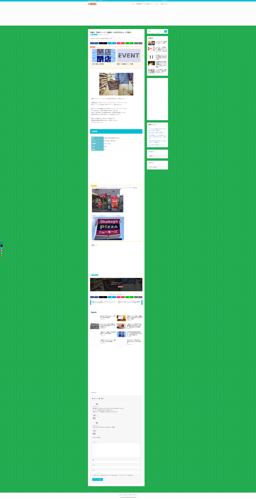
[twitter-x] (162, 0)
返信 (94, 418)
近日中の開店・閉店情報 (154, 132)
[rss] (165, 0)
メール (93, 465)
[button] (94, 43)
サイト (93, 470)
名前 (93, 459)
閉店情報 (95, 34)
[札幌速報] (92, 4)
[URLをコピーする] (138, 43)
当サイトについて (133, 494)
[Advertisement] (128, 16)
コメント (94, 442)
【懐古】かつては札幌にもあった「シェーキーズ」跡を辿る (106, 215)
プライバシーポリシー (124, 494)
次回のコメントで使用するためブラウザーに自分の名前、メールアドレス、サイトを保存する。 (114, 475)
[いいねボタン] (93, 245)
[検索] (167, 0)
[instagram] (164, 0)
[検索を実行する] (165, 31)
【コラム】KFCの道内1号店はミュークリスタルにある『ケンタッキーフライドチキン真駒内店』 (115, 188)
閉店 (92, 34)
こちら (101, 122)
